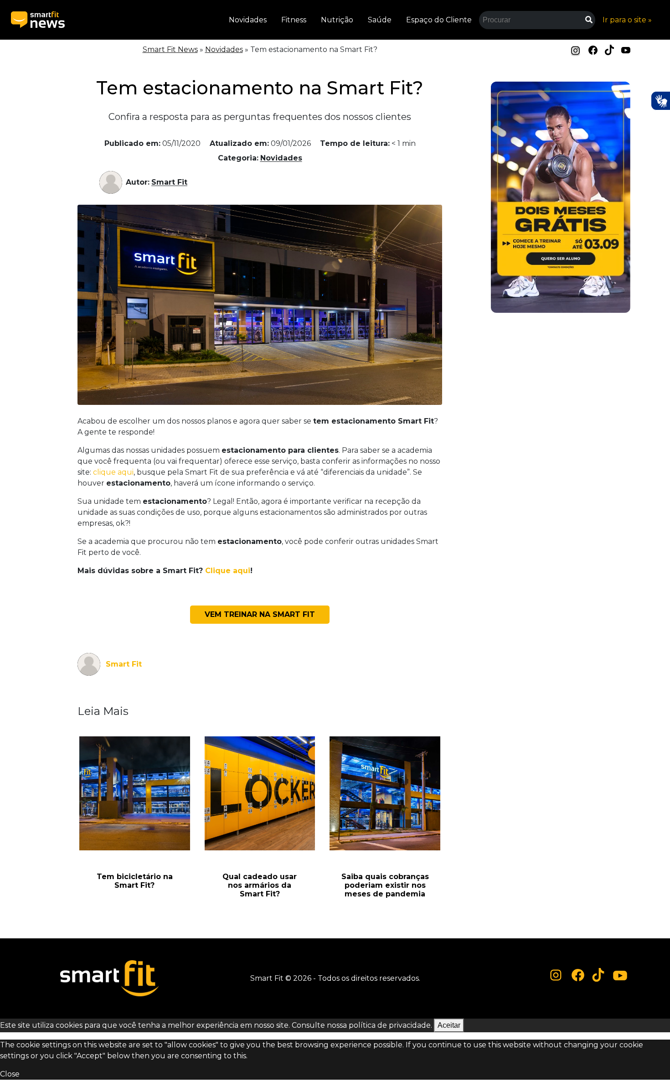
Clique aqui (227, 570)
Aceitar (449, 1025)
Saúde (380, 20)
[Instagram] (575, 50)
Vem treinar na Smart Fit (260, 614)
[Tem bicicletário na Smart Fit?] (134, 793)
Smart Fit (169, 182)
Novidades (248, 20)
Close (10, 1074)
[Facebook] (593, 49)
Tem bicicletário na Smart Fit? (135, 881)
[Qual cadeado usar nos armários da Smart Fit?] (260, 793)
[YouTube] (625, 49)
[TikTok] (609, 49)
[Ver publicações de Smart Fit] (112, 182)
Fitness (293, 20)
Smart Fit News (170, 49)
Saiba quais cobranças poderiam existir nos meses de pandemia (385, 885)
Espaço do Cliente (439, 20)
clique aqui (113, 472)
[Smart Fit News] (38, 19)
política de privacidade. (390, 1025)
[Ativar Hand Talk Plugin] (660, 100)
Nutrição (337, 20)
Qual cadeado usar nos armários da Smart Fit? (259, 885)
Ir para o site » (627, 20)
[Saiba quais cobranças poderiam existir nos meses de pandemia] (385, 793)
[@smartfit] (556, 975)
